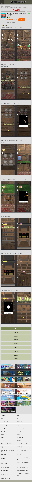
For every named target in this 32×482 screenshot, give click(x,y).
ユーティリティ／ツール (22, 467)
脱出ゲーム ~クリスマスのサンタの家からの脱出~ (11, 7)
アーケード (19, 418)
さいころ (19, 440)
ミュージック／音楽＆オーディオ (23, 463)
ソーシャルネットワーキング (23, 450)
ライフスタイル (4, 470)
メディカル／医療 (5, 467)
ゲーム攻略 (7, 6)
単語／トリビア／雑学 (6, 443)
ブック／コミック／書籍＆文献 (23, 458)
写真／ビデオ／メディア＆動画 (7, 451)
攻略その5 (16, 343)
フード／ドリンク (5, 474)
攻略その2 (16, 332)
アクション (3, 418)
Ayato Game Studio (11, 22)
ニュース (19, 454)
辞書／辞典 (3, 454)
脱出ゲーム (3, 415)
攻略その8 (16, 355)
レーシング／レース (21, 428)
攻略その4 (16, 339)
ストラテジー (20, 437)
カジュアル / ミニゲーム (6, 478)
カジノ (18, 434)
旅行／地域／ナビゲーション (23, 470)
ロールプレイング (5, 425)
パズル (18, 415)
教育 (2, 447)
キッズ (2, 434)
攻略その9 (16, 358)
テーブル (3, 428)
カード (2, 440)
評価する (22, 19)
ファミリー (19, 431)
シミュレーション (21, 425)
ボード (2, 437)
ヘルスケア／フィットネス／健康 (23, 474)
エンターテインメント (22, 443)
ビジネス (3, 458)
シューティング (4, 421)
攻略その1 (25, 7)
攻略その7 (16, 351)
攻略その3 (16, 336)
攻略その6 (16, 347)
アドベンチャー (20, 421)
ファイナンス (4, 463)
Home (2, 6)
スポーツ (3, 431)
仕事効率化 (19, 447)
